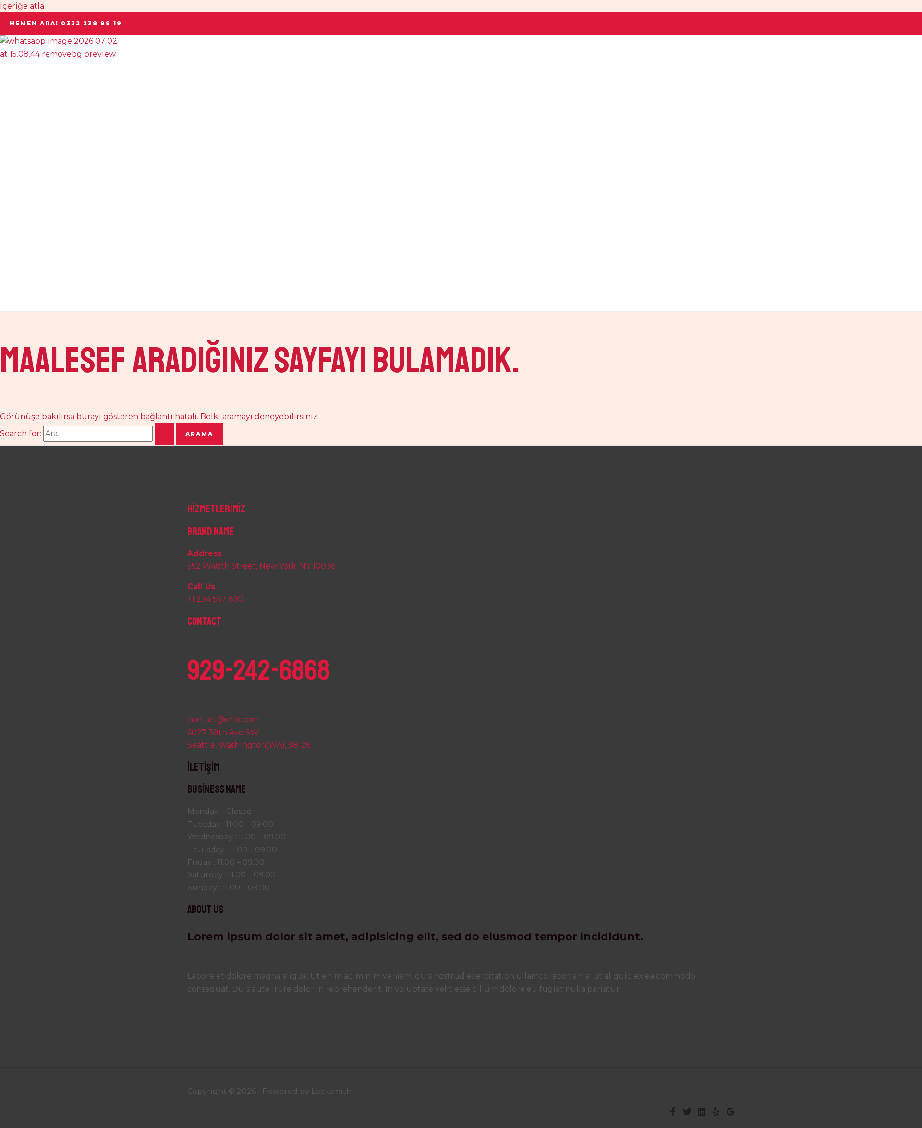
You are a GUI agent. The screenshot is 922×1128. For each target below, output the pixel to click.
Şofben (33, 219)
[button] (66, 23)
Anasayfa (36, 84)
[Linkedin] (701, 1113)
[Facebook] (672, 1113)
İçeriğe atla (22, 6)
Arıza (29, 252)
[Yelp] (716, 1113)
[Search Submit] (164, 434)
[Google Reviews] (730, 1113)
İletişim (34, 286)
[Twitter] (687, 1113)
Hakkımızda (42, 118)
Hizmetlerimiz (47, 152)
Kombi (32, 185)
